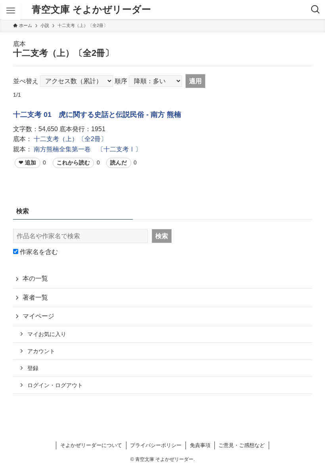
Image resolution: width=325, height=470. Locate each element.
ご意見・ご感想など (241, 445)
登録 (32, 368)
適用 (195, 81)
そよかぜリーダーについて (91, 445)
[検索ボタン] (315, 9)
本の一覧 (35, 278)
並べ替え (25, 81)
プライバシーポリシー (156, 445)
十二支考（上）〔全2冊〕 (70, 139)
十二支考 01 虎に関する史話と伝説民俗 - (82, 114)
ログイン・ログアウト (55, 385)
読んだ (118, 162)
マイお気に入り (46, 334)
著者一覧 (35, 297)
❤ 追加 (27, 162)
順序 (121, 81)
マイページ (38, 316)
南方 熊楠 (166, 114)
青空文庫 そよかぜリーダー (91, 9)
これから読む (73, 162)
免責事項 (200, 445)
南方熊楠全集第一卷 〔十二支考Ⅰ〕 (87, 149)
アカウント (41, 351)
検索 (161, 236)
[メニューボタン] (10, 10)
